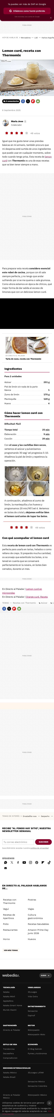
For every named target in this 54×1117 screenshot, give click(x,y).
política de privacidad (39, 848)
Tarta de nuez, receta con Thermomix (23, 359)
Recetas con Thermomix (24, 603)
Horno (6, 939)
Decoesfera (8, 1053)
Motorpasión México (37, 1095)
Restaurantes (10, 930)
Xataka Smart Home (12, 1005)
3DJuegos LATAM (36, 1072)
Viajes (31, 909)
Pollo (6, 924)
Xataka (6, 992)
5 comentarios (12, 101)
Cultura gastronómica (35, 916)
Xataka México (10, 1072)
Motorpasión (34, 1030)
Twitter (28, 101)
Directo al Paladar (11, 1030)
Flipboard (33, 101)
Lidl (36, 38)
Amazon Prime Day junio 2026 (38, 932)
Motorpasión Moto (36, 1034)
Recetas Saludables (38, 924)
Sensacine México (36, 1081)
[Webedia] (10, 977)
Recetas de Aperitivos (9, 916)
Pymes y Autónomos (37, 1053)
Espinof (31, 1015)
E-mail (38, 101)
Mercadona (25, 38)
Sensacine (33, 1011)
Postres (32, 899)
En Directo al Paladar (15, 356)
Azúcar (44, 603)
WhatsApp (5, 862)
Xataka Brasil (9, 1077)
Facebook (23, 101)
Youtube (24, 862)
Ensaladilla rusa (30, 816)
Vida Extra (33, 996)
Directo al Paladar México (11, 1096)
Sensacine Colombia (37, 1086)
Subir (43, 975)
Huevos (32, 939)
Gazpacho (45, 816)
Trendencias (9, 1049)
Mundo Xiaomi (9, 1010)
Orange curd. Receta (37, 596)
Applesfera (8, 1001)
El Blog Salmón (35, 1049)
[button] (18, 121)
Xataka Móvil (9, 996)
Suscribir (43, 842)
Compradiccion (10, 1058)
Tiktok (49, 862)
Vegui (6, 909)
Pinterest (36, 862)
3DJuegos (32, 992)
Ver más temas (11, 950)
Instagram (30, 862)
